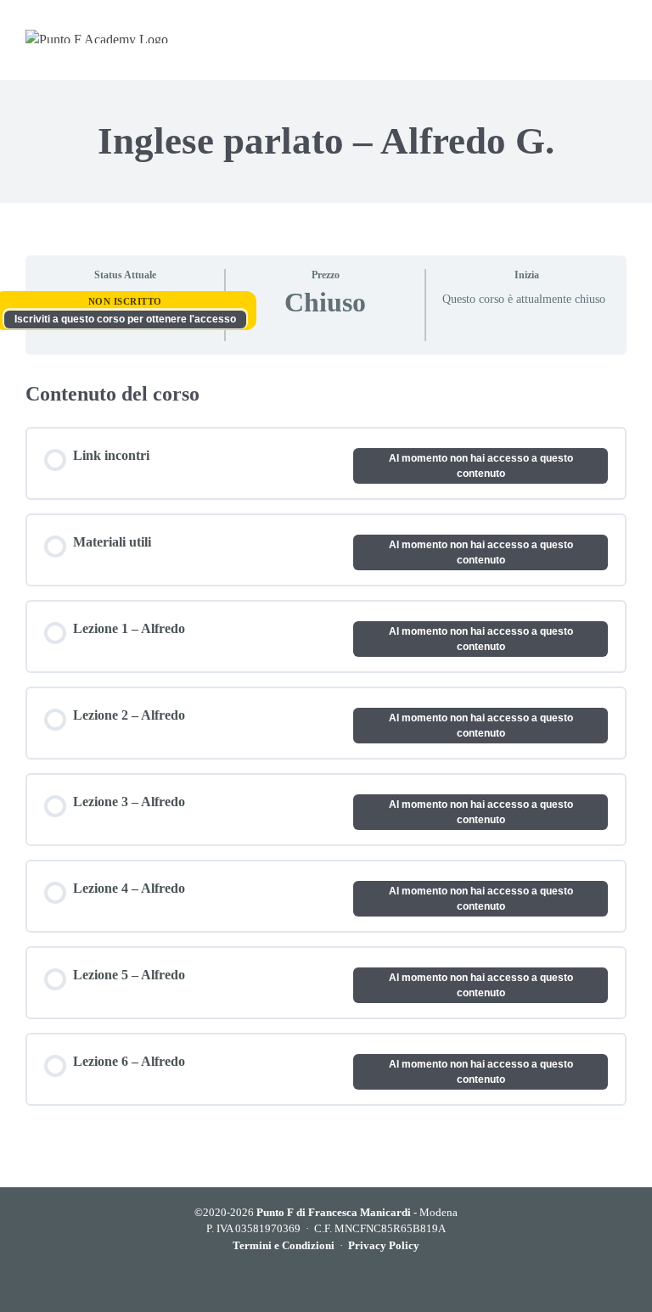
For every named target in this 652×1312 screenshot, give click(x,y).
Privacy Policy (383, 1245)
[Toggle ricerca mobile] (585, 36)
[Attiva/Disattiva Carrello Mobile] (552, 36)
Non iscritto (125, 301)
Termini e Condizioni (283, 1245)
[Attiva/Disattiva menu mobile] (618, 36)
